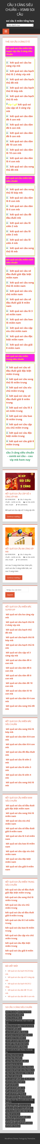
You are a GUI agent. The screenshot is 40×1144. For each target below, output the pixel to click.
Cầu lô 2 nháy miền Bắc (15, 1079)
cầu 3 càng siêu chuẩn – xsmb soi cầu (20, 9)
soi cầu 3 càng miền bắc (23, 1108)
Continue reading (13, 516)
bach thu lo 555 (24, 1012)
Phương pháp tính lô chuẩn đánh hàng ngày (19, 1101)
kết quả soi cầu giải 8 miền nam (19, 346)
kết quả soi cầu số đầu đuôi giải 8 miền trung (18, 399)
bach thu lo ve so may (14, 1015)
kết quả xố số (12, 1085)
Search (10, 595)
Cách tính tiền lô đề (14, 1058)
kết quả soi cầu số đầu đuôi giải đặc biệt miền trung (18, 371)
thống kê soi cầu (13, 1114)
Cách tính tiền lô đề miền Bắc (17, 1061)
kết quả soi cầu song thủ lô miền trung (19, 380)
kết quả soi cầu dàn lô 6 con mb (19, 207)
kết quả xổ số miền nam (15, 1091)
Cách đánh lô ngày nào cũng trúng (19, 1067)
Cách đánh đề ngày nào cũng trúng (20, 1070)
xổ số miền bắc (12, 1123)
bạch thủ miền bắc (13, 1029)
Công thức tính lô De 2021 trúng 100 (19, 1073)
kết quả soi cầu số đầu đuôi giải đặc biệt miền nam (18, 274)
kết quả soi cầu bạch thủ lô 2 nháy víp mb (20, 72)
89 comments (23, 505)
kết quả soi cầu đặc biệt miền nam (19, 338)
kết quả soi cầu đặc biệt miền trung (19, 434)
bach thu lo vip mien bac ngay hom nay (19, 1022)
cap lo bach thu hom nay (15, 1038)
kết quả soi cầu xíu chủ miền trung (18, 389)
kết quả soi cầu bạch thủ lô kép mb (20, 89)
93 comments (23, 560)
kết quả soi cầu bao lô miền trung (19, 417)
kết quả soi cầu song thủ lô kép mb (20, 191)
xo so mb (10, 1120)
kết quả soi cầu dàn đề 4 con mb (19, 117)
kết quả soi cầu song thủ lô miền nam (20, 284)
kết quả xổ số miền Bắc (15, 1088)
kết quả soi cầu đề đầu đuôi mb (18, 216)
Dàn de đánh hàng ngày (15, 1082)
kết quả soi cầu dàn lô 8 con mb (19, 199)
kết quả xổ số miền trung (15, 1094)
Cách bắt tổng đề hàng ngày (17, 1044)
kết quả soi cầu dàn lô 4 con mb (19, 159)
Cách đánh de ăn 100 (14, 1064)
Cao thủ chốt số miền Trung (17, 1032)
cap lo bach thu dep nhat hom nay (19, 1035)
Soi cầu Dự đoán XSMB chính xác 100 (19, 1111)
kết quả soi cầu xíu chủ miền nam (19, 292)
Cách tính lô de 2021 (14, 1055)
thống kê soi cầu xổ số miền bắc (18, 1117)
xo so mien (20, 1120)
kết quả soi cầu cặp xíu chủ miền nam (19, 329)
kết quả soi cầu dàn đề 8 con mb (19, 134)
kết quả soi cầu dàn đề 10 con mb (19, 143)
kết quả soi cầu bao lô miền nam (19, 321)
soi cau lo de (24, 1105)
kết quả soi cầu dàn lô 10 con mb (19, 151)
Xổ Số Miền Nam (26, 1123)
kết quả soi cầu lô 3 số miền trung (19, 409)
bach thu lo (11, 1012)
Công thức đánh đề (14, 1076)
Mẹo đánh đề (25, 1097)
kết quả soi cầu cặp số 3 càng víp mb (18, 108)
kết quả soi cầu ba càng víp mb (18, 64)
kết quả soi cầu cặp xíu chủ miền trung (19, 426)
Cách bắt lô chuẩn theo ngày (17, 1041)
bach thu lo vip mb (14, 1018)
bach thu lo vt (12, 1026)
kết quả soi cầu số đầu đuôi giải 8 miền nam (18, 303)
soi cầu (9, 1108)
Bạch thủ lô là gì (26, 1026)
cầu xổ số (29, 1079)
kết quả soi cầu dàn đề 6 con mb (19, 126)
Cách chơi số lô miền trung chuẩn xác (19, 1051)
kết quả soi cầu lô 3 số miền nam (19, 312)
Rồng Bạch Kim (12, 1105)
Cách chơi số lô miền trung (16, 1047)
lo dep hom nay (12, 1097)
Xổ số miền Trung (13, 1126)
